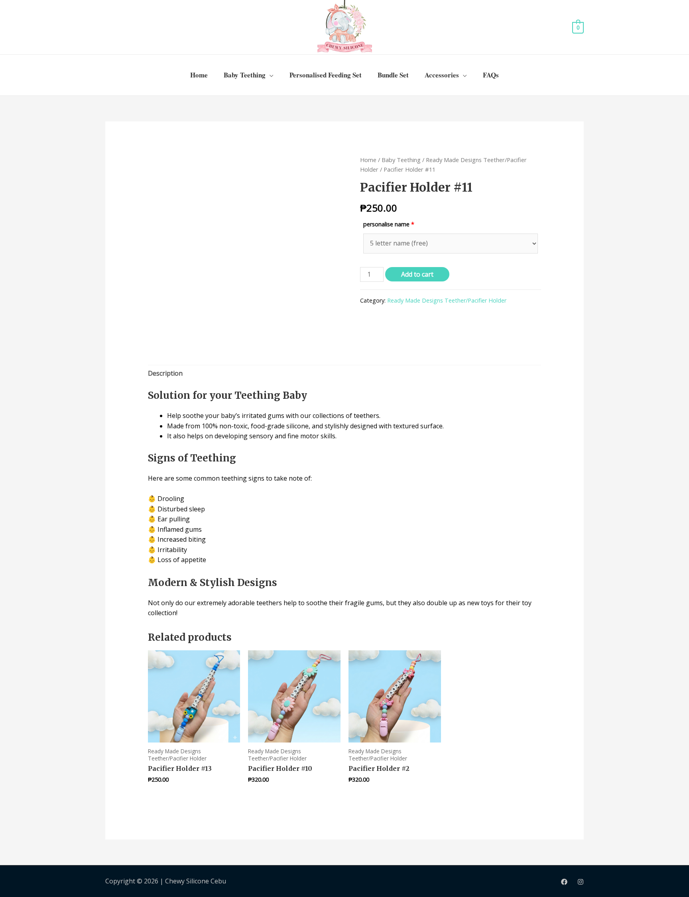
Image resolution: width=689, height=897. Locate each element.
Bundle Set (393, 75)
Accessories (442, 75)
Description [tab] (165, 373)
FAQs (491, 75)
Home (199, 75)
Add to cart (417, 274)
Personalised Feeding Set (325, 75)
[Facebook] (564, 882)
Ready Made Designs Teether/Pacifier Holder (446, 300)
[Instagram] (580, 882)
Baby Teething (245, 75)
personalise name (388, 224)
